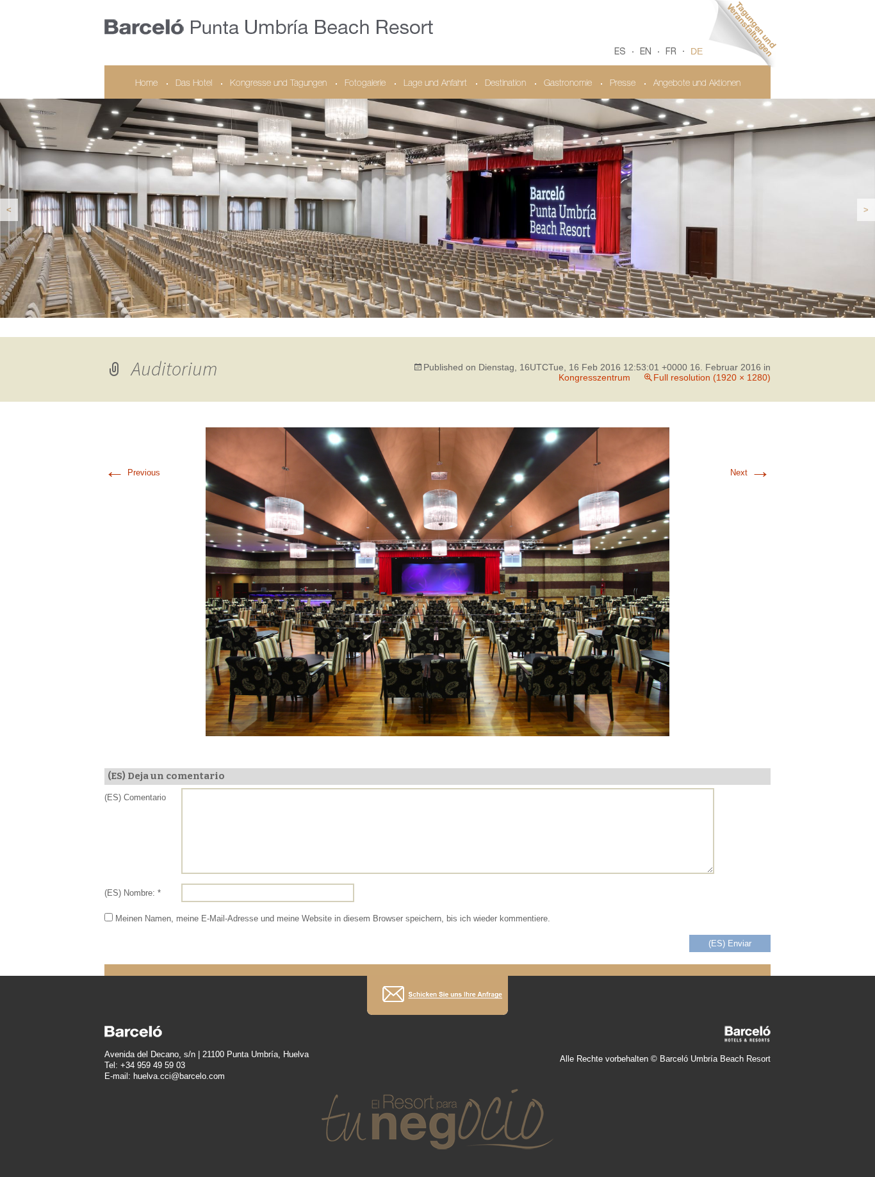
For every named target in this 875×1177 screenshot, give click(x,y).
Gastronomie (568, 83)
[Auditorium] (437, 581)
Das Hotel (194, 83)
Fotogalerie (365, 83)
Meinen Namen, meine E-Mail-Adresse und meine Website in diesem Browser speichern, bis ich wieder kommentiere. (332, 918)
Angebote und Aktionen (696, 83)
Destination (505, 83)
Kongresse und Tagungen (278, 83)
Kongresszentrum (594, 377)
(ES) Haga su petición (437, 995)
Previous (132, 472)
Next (750, 472)
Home (146, 83)
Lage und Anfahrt (435, 83)
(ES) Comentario (135, 797)
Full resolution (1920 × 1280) (712, 377)
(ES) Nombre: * (132, 893)
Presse (622, 83)
